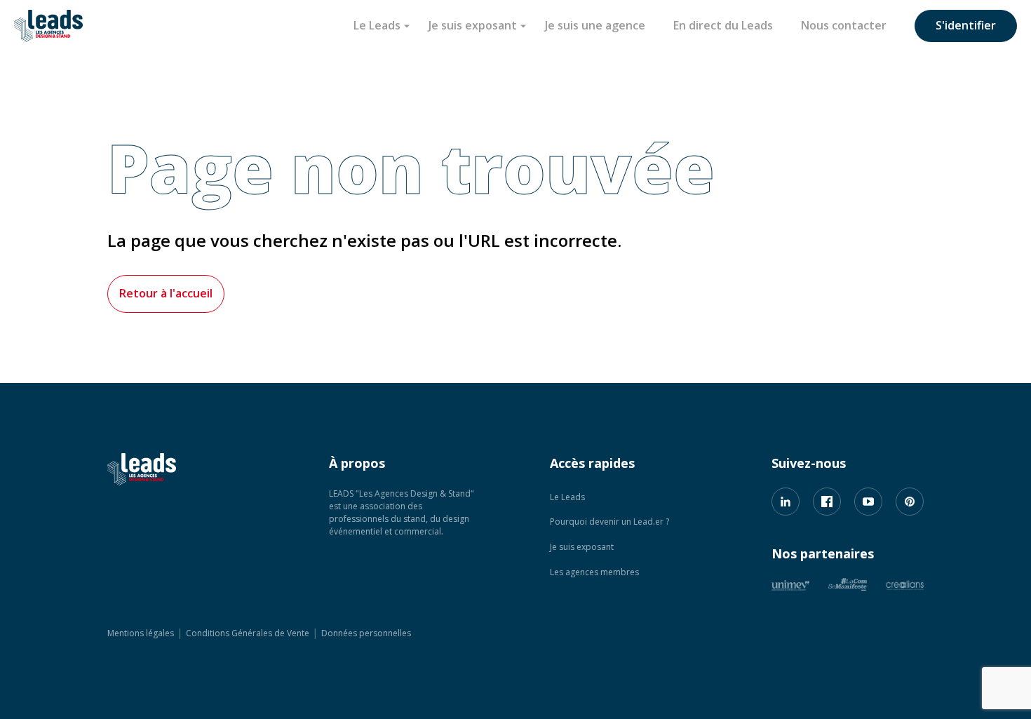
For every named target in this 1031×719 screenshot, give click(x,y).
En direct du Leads (723, 25)
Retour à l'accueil (166, 293)
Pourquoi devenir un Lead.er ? (609, 522)
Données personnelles (366, 633)
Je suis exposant (473, 25)
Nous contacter (844, 25)
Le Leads (376, 25)
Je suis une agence (595, 25)
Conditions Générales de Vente (247, 633)
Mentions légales (140, 633)
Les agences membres (594, 572)
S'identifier (966, 25)
